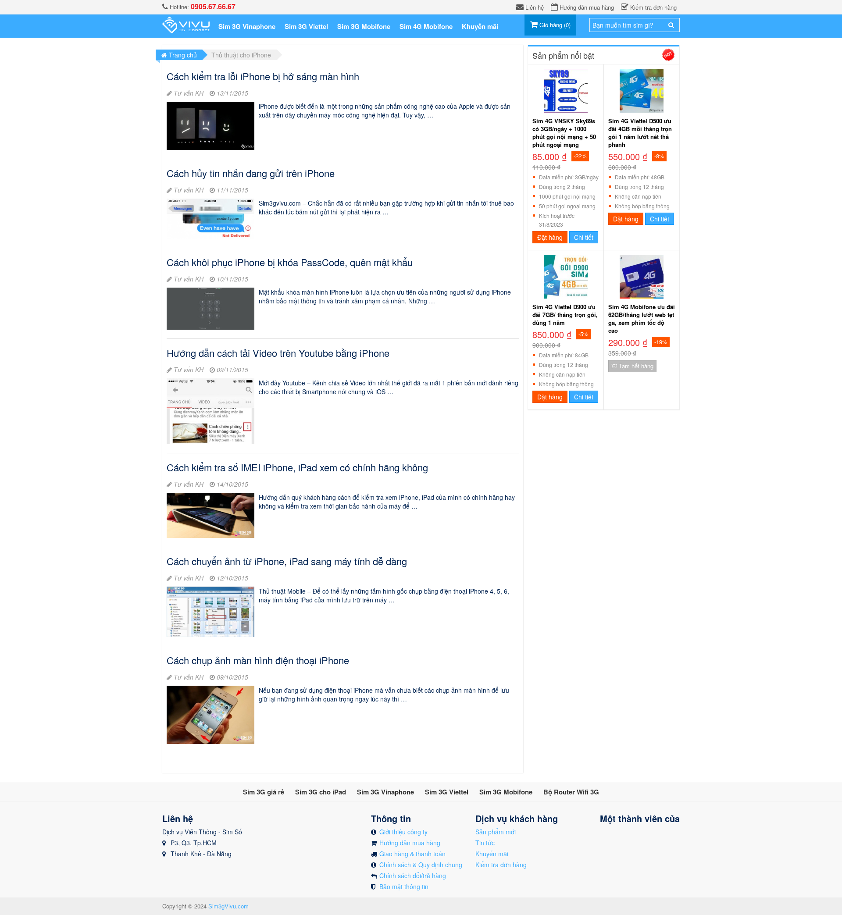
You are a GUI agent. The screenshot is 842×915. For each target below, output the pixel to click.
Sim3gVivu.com (228, 906)
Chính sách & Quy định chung (420, 864)
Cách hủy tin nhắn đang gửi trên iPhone (251, 173)
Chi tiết (583, 237)
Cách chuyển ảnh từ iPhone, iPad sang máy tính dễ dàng (287, 561)
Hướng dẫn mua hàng (409, 842)
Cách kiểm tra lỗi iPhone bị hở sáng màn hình (263, 76)
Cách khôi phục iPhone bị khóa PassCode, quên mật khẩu (290, 262)
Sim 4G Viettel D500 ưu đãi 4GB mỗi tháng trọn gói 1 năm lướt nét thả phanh (640, 133)
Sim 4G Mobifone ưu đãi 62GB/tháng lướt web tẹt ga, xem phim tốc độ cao (641, 319)
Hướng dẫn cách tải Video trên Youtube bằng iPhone (278, 353)
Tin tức (485, 842)
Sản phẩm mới (495, 831)
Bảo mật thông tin (403, 886)
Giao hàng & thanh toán (412, 853)
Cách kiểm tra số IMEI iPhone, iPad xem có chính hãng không (297, 467)
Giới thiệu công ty (403, 831)
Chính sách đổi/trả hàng (412, 875)
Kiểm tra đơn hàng (501, 864)
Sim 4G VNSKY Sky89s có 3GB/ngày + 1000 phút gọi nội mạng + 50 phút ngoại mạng (564, 133)
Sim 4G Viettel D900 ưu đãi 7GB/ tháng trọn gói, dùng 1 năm (565, 315)
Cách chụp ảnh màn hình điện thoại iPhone (258, 660)
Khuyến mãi (491, 853)
